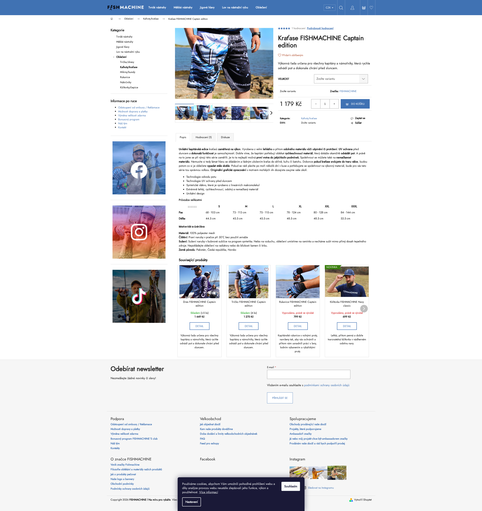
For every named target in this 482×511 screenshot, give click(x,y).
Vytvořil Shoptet (363, 500)
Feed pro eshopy (209, 443)
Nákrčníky (125, 82)
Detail (199, 326)
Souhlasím (290, 486)
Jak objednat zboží (210, 424)
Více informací (208, 492)
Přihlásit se (280, 398)
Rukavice (125, 77)
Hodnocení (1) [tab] (204, 137)
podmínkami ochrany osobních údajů (326, 385)
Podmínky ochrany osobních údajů (130, 488)
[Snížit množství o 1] (315, 103)
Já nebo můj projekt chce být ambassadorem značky (319, 438)
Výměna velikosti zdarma (132, 115)
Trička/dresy (127, 62)
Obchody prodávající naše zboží (308, 424)
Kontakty (115, 448)
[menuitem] (157, 7)
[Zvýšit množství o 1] (334, 103)
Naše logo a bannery (122, 479)
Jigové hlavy (122, 47)
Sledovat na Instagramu (321, 488)
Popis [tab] (183, 137)
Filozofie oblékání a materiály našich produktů (136, 469)
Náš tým (122, 123)
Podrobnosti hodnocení (320, 28)
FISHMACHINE (348, 91)
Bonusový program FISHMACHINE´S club (134, 438)
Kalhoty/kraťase (128, 67)
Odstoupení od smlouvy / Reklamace (138, 107)
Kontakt (122, 127)
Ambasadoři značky (301, 433)
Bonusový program (128, 119)
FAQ (202, 438)
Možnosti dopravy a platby (133, 111)
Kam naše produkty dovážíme (216, 429)
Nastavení (191, 502)
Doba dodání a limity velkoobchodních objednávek (228, 433)
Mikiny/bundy (127, 72)
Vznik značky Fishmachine (125, 464)
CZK (328, 7)
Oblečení (121, 57)
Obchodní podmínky (122, 483)
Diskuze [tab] (225, 137)
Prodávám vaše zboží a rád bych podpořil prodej (317, 443)
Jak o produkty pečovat (123, 474)
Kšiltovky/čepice (129, 87)
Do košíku (358, 104)
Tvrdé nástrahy (124, 36)
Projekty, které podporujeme (305, 429)
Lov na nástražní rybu (128, 52)
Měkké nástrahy (124, 42)
